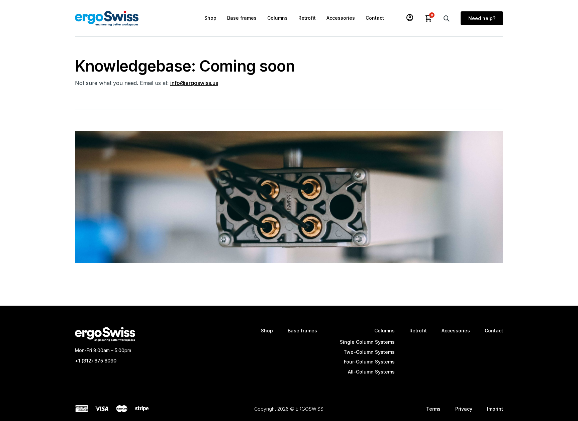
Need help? (481, 18)
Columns (277, 18)
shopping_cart (428, 18)
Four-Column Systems (369, 361)
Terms (433, 409)
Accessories (340, 18)
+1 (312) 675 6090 (95, 360)
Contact (375, 18)
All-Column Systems (371, 372)
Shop (210, 18)
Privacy (463, 409)
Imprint (495, 409)
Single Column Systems (367, 342)
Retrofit (307, 18)
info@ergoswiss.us (194, 83)
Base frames (242, 18)
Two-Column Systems (369, 352)
